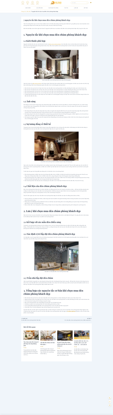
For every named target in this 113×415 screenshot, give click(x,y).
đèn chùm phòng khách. (55, 44)
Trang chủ (23, 11)
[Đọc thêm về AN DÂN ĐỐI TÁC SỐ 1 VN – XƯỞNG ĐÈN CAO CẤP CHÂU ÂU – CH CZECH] (81, 334)
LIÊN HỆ (76, 7)
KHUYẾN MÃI (39, 7)
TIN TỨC (66, 7)
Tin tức (25, 347)
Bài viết (28, 11)
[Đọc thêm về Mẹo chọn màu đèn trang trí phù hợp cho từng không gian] (31, 335)
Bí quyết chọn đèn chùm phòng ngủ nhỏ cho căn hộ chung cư (64, 344)
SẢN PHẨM (28, 7)
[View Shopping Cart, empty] (91, 3)
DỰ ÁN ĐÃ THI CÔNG (53, 7)
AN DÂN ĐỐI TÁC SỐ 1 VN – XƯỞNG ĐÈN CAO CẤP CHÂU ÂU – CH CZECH (81, 342)
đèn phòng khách (37, 83)
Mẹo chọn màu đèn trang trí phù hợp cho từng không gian (31, 343)
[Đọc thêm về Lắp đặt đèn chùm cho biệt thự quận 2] (48, 335)
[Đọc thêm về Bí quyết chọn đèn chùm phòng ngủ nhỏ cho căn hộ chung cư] (65, 335)
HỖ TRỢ (86, 7)
